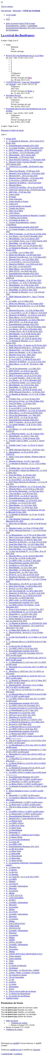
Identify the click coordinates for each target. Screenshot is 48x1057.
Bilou (30, 78)
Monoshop (17, 11)
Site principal (6, 11)
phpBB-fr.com (15, 1050)
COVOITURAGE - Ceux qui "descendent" (23, 82)
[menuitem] (8, 19)
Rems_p (31, 91)
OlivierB (12, 84)
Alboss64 (36, 1050)
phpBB (16, 1043)
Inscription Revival (13, 95)
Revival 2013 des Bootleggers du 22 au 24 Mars (24, 55)
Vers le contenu (7, 6)
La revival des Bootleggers (17, 35)
